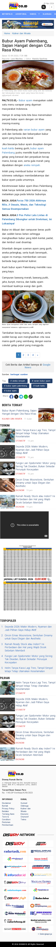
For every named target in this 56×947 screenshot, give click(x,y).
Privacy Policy (8, 808)
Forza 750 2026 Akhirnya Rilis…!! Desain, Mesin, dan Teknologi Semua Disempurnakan (24, 205)
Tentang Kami (8, 814)
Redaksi (5, 811)
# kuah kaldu (39, 385)
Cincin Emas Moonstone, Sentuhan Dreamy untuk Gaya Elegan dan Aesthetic (35, 483)
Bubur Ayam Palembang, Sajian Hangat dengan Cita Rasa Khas (19, 412)
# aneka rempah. (17, 380)
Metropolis (7, 14)
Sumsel (33, 14)
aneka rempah (32, 165)
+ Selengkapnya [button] (45, 934)
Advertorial (21, 14)
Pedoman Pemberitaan (7, 823)
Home (7, 33)
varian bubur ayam (34, 130)
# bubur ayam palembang (15, 385)
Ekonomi (24, 814)
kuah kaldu (8, 148)
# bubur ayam (10, 390)
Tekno (23, 819)
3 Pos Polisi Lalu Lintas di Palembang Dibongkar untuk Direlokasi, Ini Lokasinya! (27, 219)
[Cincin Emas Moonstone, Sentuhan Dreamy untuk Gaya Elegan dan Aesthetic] (7, 485)
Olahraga (47, 14)
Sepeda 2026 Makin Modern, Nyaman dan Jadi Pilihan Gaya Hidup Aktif (32, 450)
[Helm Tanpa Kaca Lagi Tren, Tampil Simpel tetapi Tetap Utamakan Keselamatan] (7, 435)
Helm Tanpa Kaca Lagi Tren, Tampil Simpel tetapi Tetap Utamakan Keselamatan (35, 433)
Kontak (5, 805)
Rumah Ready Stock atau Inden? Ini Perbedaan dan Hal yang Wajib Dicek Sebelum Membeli (35, 499)
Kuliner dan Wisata (21, 33)
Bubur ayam (25, 100)
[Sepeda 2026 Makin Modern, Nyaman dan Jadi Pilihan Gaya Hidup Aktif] (7, 452)
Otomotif (25, 816)
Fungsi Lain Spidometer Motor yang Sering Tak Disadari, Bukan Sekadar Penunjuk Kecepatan (35, 466)
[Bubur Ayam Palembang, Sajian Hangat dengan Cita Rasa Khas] (46, 415)
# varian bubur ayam (41, 380)
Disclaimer (6, 803)
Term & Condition (6, 818)
